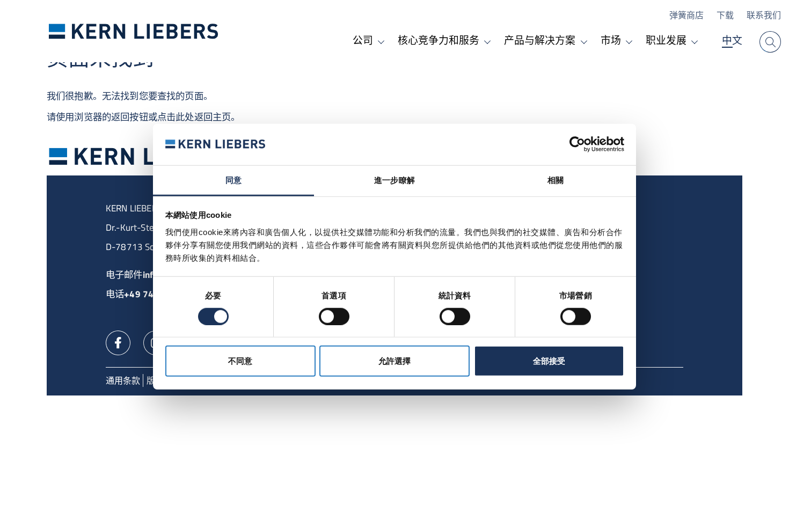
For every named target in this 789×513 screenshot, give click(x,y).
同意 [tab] (233, 180)
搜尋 (770, 42)
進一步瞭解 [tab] (394, 180)
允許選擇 (394, 360)
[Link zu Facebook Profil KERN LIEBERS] (118, 341)
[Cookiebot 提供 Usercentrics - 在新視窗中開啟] (577, 144)
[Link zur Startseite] (134, 31)
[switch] (334, 316)
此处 (185, 116)
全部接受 (549, 360)
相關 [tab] (555, 180)
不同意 (240, 360)
